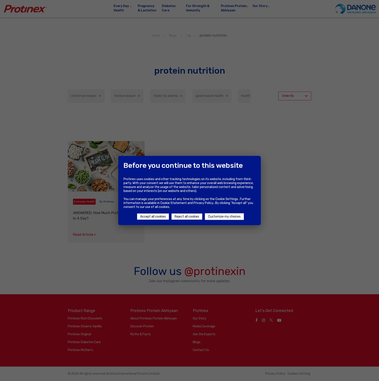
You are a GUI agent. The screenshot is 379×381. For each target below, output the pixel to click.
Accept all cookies (153, 216)
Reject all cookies (187, 216)
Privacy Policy (203, 203)
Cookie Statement (173, 203)
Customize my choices (224, 216)
